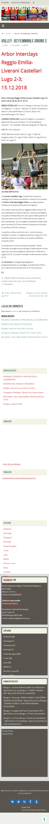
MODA (6, 559)
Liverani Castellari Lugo (11, 281)
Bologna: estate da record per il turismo (17, 328)
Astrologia (7, 533)
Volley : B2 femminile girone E (11, 294)
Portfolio (6, 572)
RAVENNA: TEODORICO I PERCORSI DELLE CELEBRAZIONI (24, 320)
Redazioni (7, 581)
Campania (7, 537)
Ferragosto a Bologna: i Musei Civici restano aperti (21, 333)
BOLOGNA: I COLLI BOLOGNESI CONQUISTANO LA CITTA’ (24, 337)
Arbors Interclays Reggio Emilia (17, 278)
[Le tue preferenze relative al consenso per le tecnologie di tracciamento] (44, 819)
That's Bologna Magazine (13, 593)
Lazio (5, 555)
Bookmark (8, 284)
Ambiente (7, 529)
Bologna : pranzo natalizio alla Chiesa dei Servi (36, 294)
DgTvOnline (36, 278)
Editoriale (7, 542)
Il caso (5, 550)
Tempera (33, 810)
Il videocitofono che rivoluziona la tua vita (19, 478)
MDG (6, 45)
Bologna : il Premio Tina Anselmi (32, 714)
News (5, 568)
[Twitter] (18, 801)
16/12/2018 (15, 45)
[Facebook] (30, 801)
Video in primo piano (11, 606)
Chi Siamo (5, 3)
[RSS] (24, 801)
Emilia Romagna (9, 546)
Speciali (6, 585)
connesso (15, 311)
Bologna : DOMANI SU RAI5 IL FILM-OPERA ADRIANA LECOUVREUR (25, 704)
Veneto (6, 598)
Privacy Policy (7, 731)
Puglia (5, 576)
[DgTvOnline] (12, 801)
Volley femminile (29, 281)
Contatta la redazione (20, 3)
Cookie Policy (7, 734)
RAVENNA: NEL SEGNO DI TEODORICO (16, 324)
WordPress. (42, 810)
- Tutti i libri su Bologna (11, 464)
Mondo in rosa (9, 563)
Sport (8, 34)
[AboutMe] (36, 801)
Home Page (26, 807)
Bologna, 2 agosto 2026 (12, 404)
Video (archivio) (9, 602)
